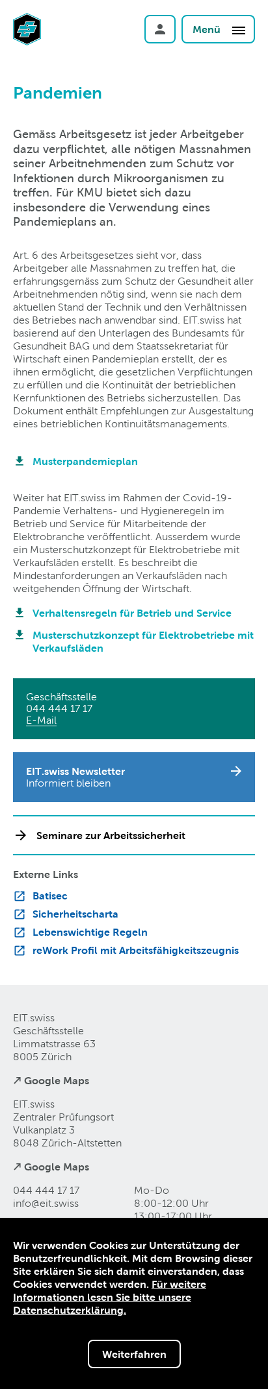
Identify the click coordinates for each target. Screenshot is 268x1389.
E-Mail (41, 720)
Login (160, 29)
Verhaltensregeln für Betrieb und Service (132, 613)
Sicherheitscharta (75, 914)
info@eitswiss (46, 1203)
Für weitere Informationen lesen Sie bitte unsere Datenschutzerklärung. (109, 1297)
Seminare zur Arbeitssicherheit (110, 835)
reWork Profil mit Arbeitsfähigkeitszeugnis (136, 950)
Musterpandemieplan (85, 461)
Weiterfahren (134, 1354)
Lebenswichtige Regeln (90, 932)
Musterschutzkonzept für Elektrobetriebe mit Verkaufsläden (143, 641)
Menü (208, 29)
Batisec (50, 895)
